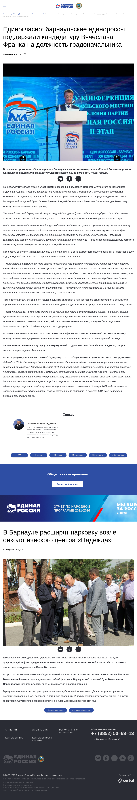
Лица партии (40, 729)
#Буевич (58, 455)
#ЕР (19, 455)
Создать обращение (67, 484)
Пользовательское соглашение (18, 782)
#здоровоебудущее (81, 710)
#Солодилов (118, 455)
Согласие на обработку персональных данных (25, 790)
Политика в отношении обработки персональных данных (31, 788)
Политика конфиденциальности (18, 785)
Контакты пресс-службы (42, 739)
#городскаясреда (56, 710)
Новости (38, 14)
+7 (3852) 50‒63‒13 (112, 733)
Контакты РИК (14, 737)
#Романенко (97, 455)
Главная (6, 14)
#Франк (38, 455)
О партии (11, 729)
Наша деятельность (22, 14)
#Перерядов (77, 455)
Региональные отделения (68, 731)
